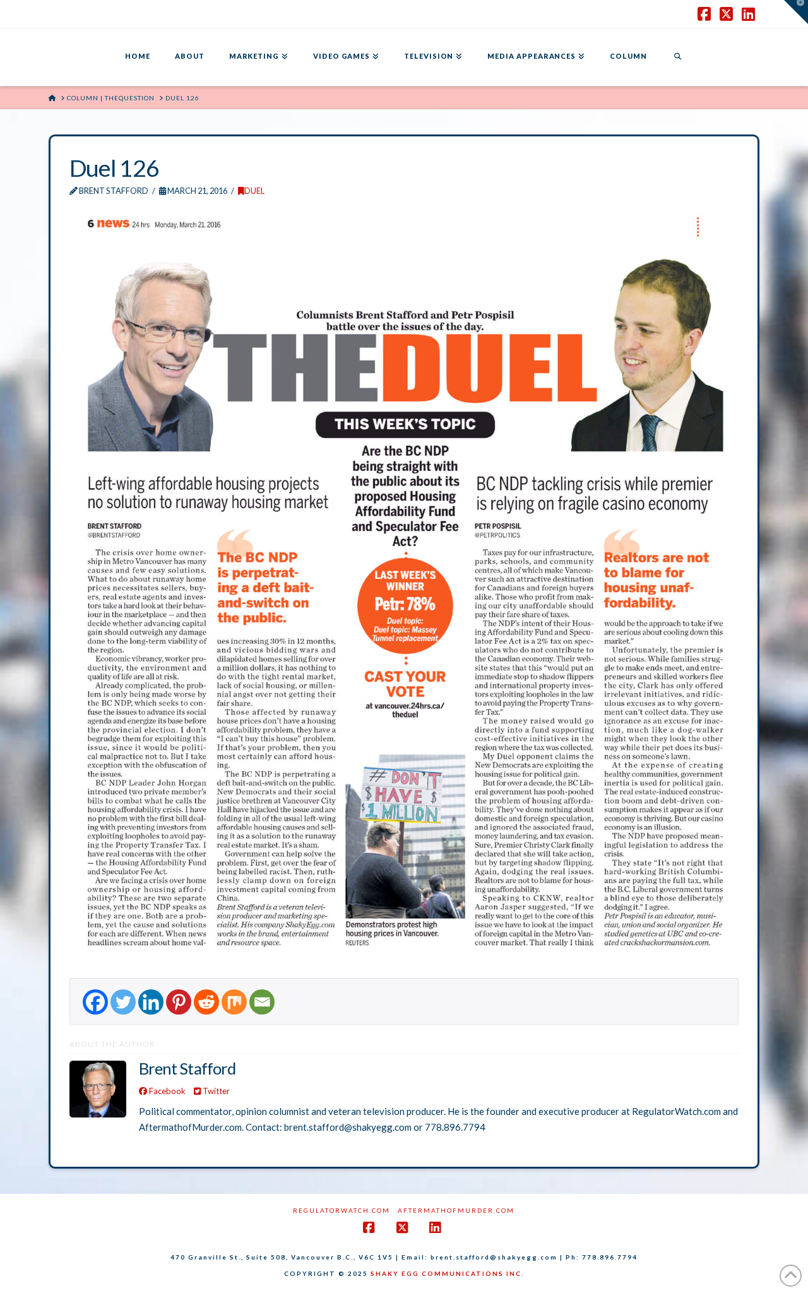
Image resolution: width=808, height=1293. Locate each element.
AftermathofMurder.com (456, 1210)
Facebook (166, 1091)
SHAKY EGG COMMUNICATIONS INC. (447, 1273)
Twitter (215, 1091)
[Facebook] (95, 1002)
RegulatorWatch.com (341, 1210)
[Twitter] (123, 1002)
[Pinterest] (178, 1002)
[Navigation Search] (677, 57)
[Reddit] (206, 1002)
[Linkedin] (150, 1002)
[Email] (262, 1002)
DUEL (254, 191)
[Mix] (234, 1002)
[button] (796, 12)
